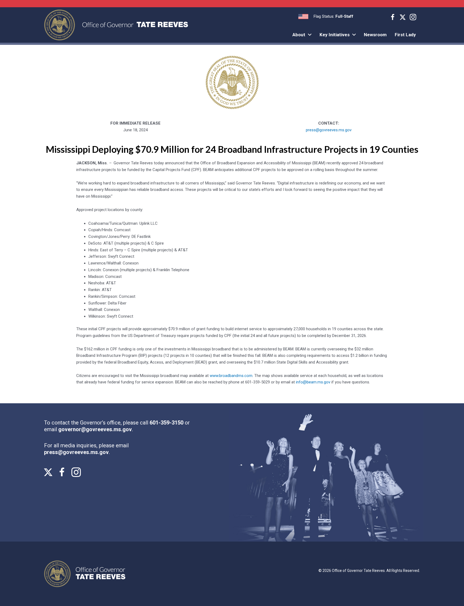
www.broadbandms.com (231, 375)
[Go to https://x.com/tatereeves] (403, 18)
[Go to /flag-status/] (325, 16)
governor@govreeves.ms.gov (95, 429)
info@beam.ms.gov (313, 382)
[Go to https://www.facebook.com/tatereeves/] (392, 18)
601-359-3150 (167, 422)
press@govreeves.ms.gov (328, 130)
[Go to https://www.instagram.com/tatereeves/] (413, 18)
